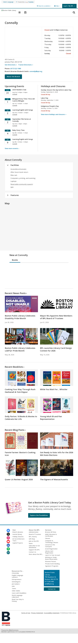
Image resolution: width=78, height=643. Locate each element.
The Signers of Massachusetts (54, 479)
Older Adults (16, 591)
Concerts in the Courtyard (50, 545)
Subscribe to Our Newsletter (34, 546)
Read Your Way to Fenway (18, 600)
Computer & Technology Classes (51, 541)
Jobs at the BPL (34, 541)
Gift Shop (32, 539)
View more (11, 148)
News (31, 543)
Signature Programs (51, 566)
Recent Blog (14, 429)
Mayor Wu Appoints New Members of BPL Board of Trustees (56, 317)
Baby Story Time (18, 130)
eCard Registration (51, 549)
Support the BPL (34, 550)
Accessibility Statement (52, 613)
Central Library (17, 534)
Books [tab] (15, 260)
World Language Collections (17, 596)
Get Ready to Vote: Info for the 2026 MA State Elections (56, 453)
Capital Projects (17, 543)
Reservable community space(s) (22, 184)
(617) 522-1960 (15, 69)
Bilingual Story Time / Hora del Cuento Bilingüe (23, 100)
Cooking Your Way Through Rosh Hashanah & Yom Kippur (20, 390)
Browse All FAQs (50, 532)
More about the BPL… (36, 554)
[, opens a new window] (6, 625)
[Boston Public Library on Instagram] (8, 537)
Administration (33, 532)
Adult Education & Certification (51, 535)
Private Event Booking (52, 564)
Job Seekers (16, 584)
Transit (26, 65)
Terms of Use (25, 613)
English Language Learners (17, 576)
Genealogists (16, 582)
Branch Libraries (17, 532)
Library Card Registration (49, 552)
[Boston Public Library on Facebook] (8, 530)
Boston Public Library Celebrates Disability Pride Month (20, 317)
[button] (44, 6)
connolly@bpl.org (35, 71)
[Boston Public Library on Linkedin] (8, 545)
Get (11, 65)
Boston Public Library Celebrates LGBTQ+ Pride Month (20, 349)
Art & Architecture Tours (18, 540)
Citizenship (15, 573)
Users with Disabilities (19, 593)
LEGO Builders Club (19, 90)
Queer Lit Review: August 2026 (19, 479)
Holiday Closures (17, 536)
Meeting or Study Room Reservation (51, 558)
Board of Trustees (35, 534)
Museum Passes (50, 561)
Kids (13, 586)
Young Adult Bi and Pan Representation (51, 417)
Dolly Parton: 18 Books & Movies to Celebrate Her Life (21, 417)
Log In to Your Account (52, 555)
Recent (14, 366)
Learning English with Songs (22, 110)
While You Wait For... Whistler (53, 389)
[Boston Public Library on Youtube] (8, 541)
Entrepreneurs (16, 579)
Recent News (15, 293)
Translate (30, 2)
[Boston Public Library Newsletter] (8, 552)
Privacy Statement (37, 613)
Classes (47, 538)
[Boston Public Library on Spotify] (8, 549)
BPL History (33, 536)
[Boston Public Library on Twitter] (8, 534)
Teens (14, 588)
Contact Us (32, 552)
